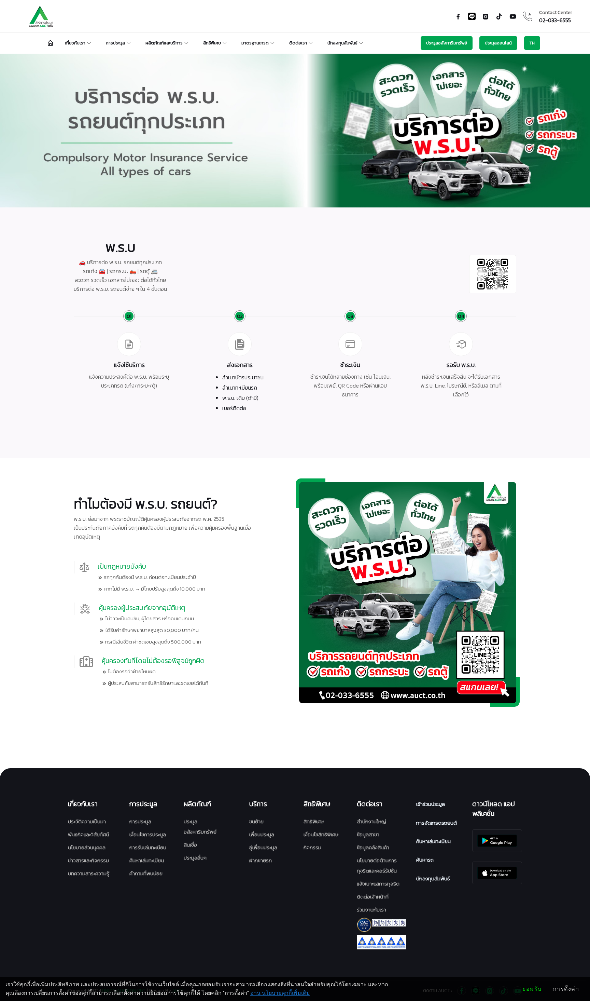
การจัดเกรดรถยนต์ (436, 823)
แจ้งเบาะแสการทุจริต (378, 884)
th (532, 43)
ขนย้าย (256, 821)
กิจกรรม (312, 847)
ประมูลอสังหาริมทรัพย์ (446, 43)
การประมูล (115, 43)
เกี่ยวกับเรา (75, 43)
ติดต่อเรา (298, 43)
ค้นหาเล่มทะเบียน (146, 860)
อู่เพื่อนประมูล (263, 847)
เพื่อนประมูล (261, 834)
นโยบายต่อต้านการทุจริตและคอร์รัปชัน (377, 865)
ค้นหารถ (425, 860)
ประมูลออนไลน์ (498, 43)
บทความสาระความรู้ (88, 873)
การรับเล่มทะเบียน (147, 847)
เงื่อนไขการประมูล (147, 834)
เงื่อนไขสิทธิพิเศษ (321, 834)
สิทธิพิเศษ (212, 43)
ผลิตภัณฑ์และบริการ (164, 43)
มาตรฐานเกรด (255, 43)
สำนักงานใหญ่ (371, 821)
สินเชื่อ (190, 845)
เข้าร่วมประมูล (430, 804)
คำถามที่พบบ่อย (146, 873)
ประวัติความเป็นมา (87, 821)
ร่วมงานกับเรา (371, 910)
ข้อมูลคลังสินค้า (373, 847)
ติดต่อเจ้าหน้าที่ (373, 897)
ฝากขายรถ (260, 860)
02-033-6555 (555, 20)
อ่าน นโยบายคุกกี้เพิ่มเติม (280, 993)
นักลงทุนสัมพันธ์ (342, 43)
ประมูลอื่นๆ (195, 858)
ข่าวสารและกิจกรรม (88, 860)
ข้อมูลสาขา (368, 834)
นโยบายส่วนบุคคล (87, 847)
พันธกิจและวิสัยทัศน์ (88, 834)
